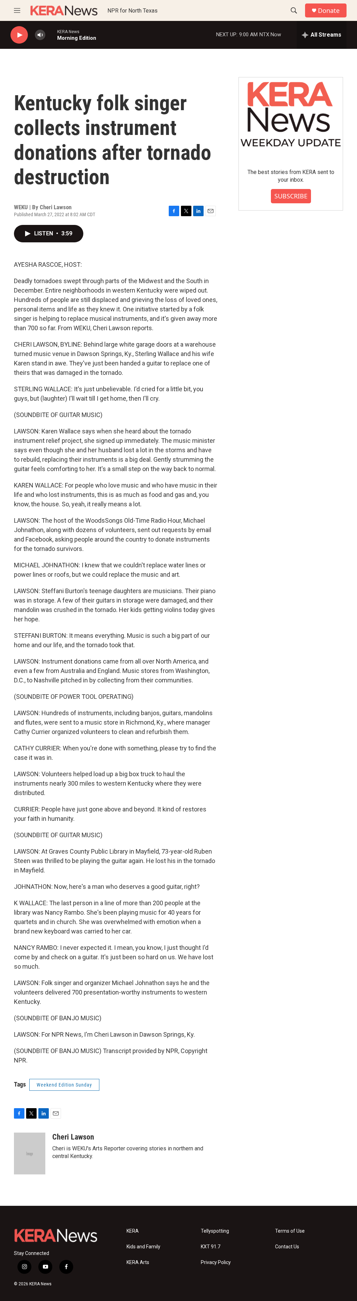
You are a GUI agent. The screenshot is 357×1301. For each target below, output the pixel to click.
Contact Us (287, 1246)
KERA (133, 1231)
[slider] (51, 34)
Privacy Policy (216, 1262)
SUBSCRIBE (290, 196)
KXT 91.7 (210, 1246)
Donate (329, 10)
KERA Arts (138, 1262)
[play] (19, 35)
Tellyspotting (215, 1231)
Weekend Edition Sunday (64, 1085)
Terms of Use (290, 1231)
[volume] (40, 35)
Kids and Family (143, 1246)
